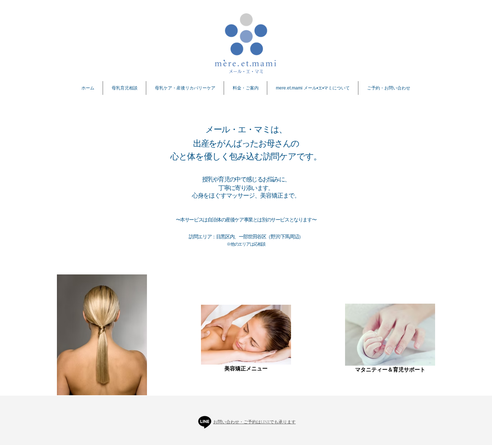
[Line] (205, 421)
